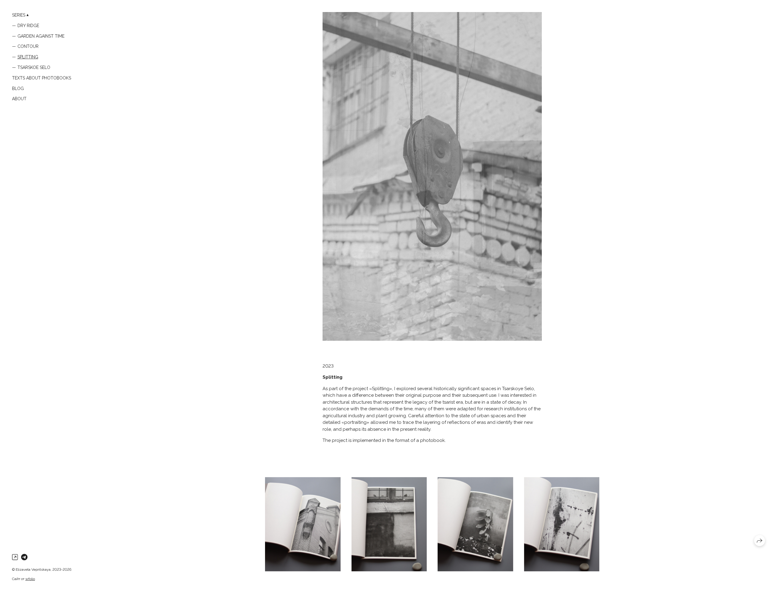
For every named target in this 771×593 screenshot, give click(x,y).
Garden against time (40, 36)
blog (18, 88)
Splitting (27, 56)
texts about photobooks (41, 78)
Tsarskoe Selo (33, 67)
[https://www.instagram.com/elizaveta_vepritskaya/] (15, 557)
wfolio (30, 579)
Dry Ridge (28, 25)
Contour (28, 46)
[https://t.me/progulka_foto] (24, 557)
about (19, 98)
